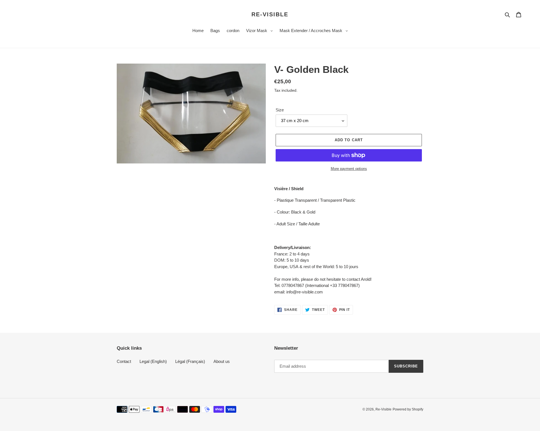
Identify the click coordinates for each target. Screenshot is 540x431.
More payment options (349, 169)
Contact (124, 361)
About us (221, 361)
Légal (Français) (190, 361)
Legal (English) (153, 361)
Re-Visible (269, 14)
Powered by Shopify (408, 409)
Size (280, 109)
